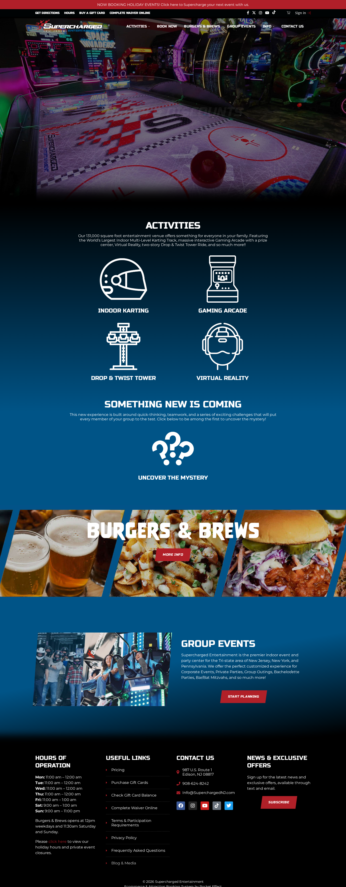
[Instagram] (260, 13)
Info (267, 26)
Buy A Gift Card (92, 13)
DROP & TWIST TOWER (123, 378)
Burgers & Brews (202, 26)
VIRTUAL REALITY (223, 378)
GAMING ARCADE (222, 310)
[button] (9, 123)
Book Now (167, 26)
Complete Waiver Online (130, 13)
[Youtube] (267, 13)
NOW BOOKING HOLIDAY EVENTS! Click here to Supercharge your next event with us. (173, 4)
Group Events (241, 26)
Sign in (300, 13)
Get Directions (47, 13)
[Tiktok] (274, 13)
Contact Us (293, 26)
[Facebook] (248, 13)
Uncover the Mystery (173, 477)
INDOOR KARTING (123, 310)
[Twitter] (254, 13)
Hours (69, 13)
